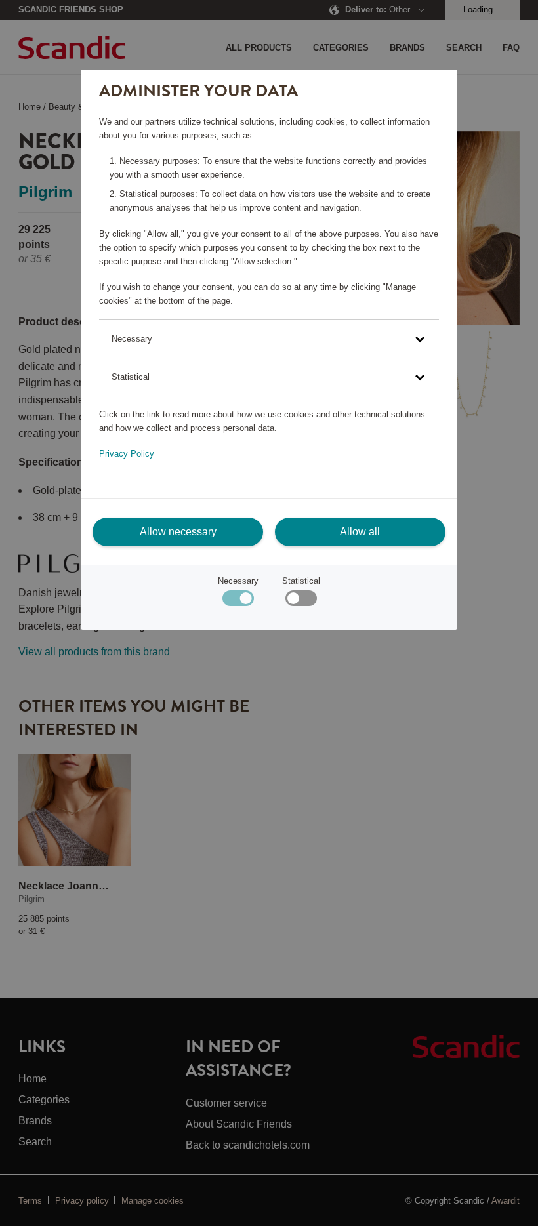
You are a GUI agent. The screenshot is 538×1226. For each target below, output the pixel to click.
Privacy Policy (126, 454)
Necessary (238, 581)
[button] (268, 339)
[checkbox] (300, 601)
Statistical (301, 581)
